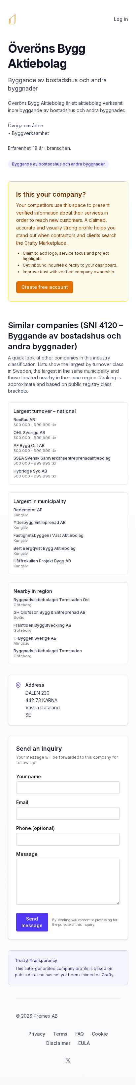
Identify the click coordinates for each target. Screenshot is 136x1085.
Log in (121, 19)
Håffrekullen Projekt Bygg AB (42, 560)
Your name (28, 776)
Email (22, 802)
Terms (60, 1034)
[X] (68, 1060)
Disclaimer (58, 1043)
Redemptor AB (28, 509)
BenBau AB (24, 419)
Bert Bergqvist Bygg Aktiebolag (45, 548)
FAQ (79, 1034)
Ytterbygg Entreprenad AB (40, 522)
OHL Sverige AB (29, 432)
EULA (84, 1043)
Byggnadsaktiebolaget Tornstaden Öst (52, 599)
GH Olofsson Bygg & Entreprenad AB (49, 612)
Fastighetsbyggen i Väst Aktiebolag (49, 535)
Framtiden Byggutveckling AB (42, 625)
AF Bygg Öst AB (29, 445)
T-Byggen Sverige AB (35, 638)
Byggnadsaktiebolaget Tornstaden (48, 650)
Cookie (100, 1034)
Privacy (36, 1034)
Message (27, 854)
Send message (32, 922)
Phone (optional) (35, 828)
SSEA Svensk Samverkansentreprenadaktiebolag (62, 458)
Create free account (44, 287)
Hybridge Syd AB (30, 471)
